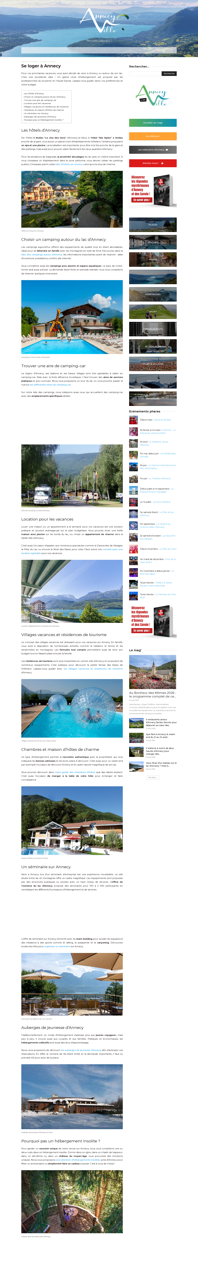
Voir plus (152, 777)
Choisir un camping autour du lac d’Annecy (45, 97)
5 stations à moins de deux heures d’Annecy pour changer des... (160, 751)
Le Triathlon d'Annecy (160, 478)
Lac (153, 276)
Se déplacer (153, 346)
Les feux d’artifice (162, 502)
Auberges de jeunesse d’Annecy (40, 116)
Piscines (153, 242)
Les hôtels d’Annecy (34, 93)
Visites (153, 259)
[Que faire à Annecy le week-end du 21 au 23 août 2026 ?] (136, 738)
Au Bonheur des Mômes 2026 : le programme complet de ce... (152, 694)
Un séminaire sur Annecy (36, 113)
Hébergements (153, 329)
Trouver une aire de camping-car (40, 100)
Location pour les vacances (37, 103)
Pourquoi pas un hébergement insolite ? (43, 120)
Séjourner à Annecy (30, 61)
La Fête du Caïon (168, 549)
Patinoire (153, 398)
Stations (153, 381)
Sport (153, 311)
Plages (153, 224)
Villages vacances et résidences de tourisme (46, 106)
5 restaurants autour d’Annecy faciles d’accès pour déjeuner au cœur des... (161, 722)
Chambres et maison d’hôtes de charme (44, 110)
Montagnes (153, 294)
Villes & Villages (153, 363)
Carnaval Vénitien (162, 420)
